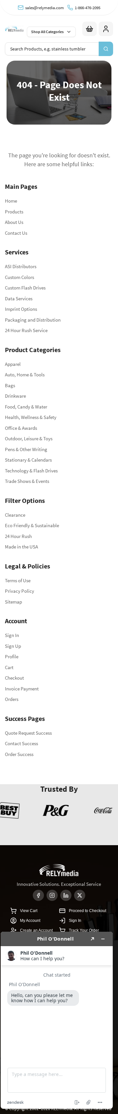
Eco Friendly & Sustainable (32, 525)
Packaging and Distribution (33, 320)
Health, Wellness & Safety (30, 417)
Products (14, 212)
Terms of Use (17, 580)
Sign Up (13, 646)
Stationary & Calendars (28, 460)
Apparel (13, 364)
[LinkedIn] (65, 895)
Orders (11, 699)
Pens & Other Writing (26, 449)
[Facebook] (38, 895)
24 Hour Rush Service (26, 330)
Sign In (12, 635)
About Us (14, 222)
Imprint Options (21, 309)
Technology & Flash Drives (31, 470)
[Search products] (106, 49)
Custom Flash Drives (25, 288)
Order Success (19, 754)
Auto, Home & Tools (25, 374)
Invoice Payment (22, 689)
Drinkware (15, 396)
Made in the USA (21, 547)
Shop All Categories (47, 31)
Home (11, 201)
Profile (11, 656)
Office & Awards (21, 428)
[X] (79, 895)
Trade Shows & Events (27, 481)
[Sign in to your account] (106, 29)
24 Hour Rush (18, 536)
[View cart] (89, 29)
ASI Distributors (20, 266)
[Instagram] (52, 895)
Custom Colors (19, 277)
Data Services (18, 298)
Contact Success (21, 743)
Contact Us (16, 233)
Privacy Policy (19, 591)
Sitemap (13, 602)
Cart (9, 667)
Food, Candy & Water (26, 407)
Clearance (15, 515)
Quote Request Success (28, 733)
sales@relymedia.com (44, 7)
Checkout (14, 678)
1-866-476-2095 (87, 7)
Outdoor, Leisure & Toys (28, 438)
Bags (10, 385)
